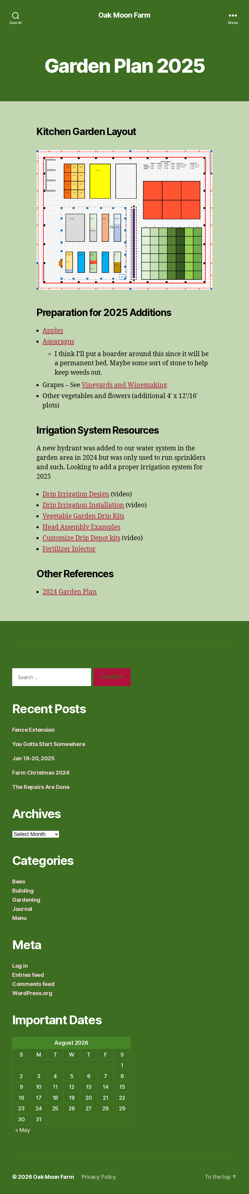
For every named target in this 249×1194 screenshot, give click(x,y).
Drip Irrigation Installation (83, 505)
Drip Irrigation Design (76, 494)
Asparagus (58, 342)
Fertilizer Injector (69, 549)
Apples (53, 331)
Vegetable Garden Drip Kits (83, 516)
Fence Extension (33, 730)
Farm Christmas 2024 (41, 772)
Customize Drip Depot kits (81, 538)
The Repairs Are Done (41, 787)
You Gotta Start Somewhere (48, 744)
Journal (22, 909)
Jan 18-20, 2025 (33, 758)
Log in (20, 966)
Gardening (26, 900)
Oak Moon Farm (124, 15)
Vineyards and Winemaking (124, 385)
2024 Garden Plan (70, 592)
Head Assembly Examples (81, 527)
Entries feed (28, 975)
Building (23, 890)
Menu (19, 918)
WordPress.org (32, 993)
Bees (18, 881)
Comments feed (33, 984)
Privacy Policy (98, 1177)
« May (22, 1130)
